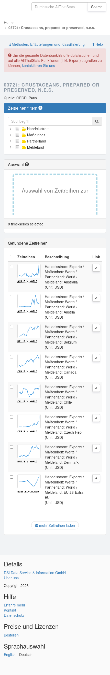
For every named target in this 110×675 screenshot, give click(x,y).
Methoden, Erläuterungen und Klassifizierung (48, 44)
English (10, 654)
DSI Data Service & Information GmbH (35, 572)
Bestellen (11, 635)
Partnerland (36, 141)
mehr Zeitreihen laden (56, 525)
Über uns (11, 577)
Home (9, 22)
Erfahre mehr (14, 604)
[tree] (55, 138)
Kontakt (10, 610)
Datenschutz (14, 615)
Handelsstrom (38, 128)
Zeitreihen (26, 256)
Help (98, 44)
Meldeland (35, 147)
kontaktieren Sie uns (38, 65)
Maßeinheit (36, 134)
